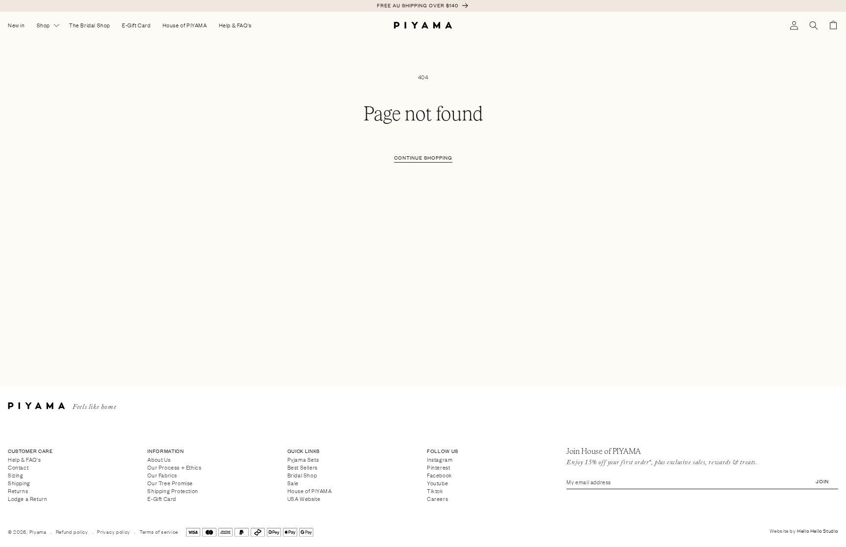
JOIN (822, 481)
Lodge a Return (27, 498)
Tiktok (435, 490)
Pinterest (438, 467)
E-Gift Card (161, 498)
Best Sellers (302, 467)
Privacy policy (113, 531)
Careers (437, 498)
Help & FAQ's (24, 459)
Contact (18, 467)
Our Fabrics (162, 474)
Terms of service (159, 531)
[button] (814, 25)
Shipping (19, 482)
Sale (293, 482)
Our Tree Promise (170, 482)
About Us (158, 459)
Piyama (38, 531)
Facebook (439, 474)
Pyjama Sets (303, 459)
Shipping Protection (172, 490)
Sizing (16, 474)
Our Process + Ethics (174, 467)
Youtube (437, 482)
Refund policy (72, 531)
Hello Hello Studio (817, 530)
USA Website (304, 498)
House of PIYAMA (309, 490)
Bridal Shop (302, 474)
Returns (18, 490)
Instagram (439, 459)
